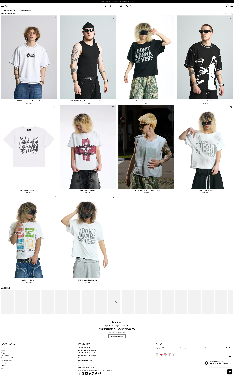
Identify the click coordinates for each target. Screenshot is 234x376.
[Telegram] (99, 373)
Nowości (3, 350)
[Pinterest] (92, 373)
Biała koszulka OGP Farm (87, 190)
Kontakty (3, 363)
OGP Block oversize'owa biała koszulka (29, 101)
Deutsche (165, 354)
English (169, 354)
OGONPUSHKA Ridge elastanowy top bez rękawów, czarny (88, 101)
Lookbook (4, 365)
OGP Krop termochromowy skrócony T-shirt (146, 190)
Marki (2, 348)
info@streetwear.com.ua (85, 360)
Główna (2, 10)
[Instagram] (83, 373)
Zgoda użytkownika (6, 360)
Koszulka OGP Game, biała (29, 280)
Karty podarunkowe (6, 353)
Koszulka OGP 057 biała (205, 190)
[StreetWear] (117, 6)
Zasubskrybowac (117, 336)
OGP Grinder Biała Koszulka (28, 190)
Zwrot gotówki (5, 355)
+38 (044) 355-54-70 (84, 348)
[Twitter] (89, 373)
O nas (159, 344)
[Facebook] (79, 373)
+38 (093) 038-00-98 (84, 355)
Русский (173, 354)
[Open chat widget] (229, 371)
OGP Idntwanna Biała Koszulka (87, 280)
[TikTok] (96, 373)
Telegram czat (82, 358)
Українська (157, 354)
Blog (2, 368)
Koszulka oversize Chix (205, 101)
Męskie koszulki (12, 10)
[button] (54, 18)
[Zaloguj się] (227, 6)
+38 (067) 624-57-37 (84, 350)
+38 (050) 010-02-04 (84, 353)
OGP (5, 10)
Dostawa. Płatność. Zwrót (8, 358)
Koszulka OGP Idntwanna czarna (146, 101)
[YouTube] (86, 373)
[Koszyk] (231, 6)
